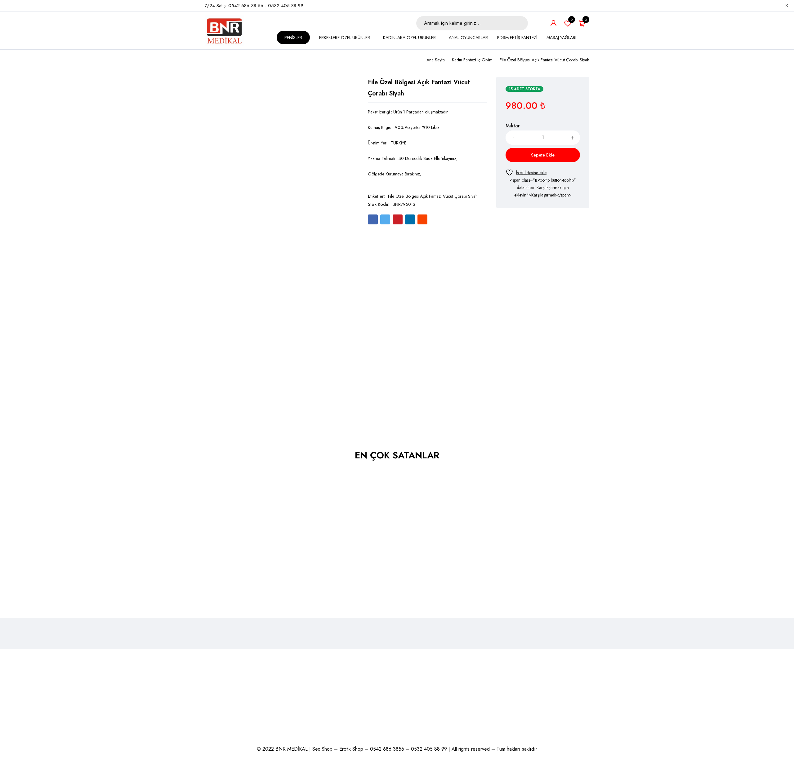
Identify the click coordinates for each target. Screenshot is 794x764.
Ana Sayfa (435, 60)
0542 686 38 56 (245, 5)
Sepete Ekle (543, 155)
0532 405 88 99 (285, 5)
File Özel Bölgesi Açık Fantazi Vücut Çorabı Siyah (433, 196)
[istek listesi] (526, 172)
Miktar (513, 126)
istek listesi (572, 19)
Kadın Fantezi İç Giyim (472, 60)
